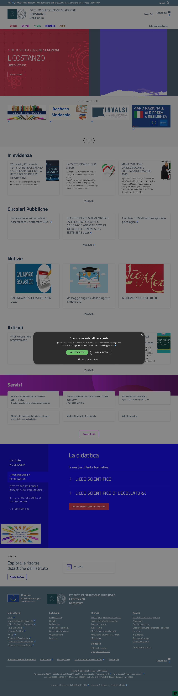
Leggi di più (109, 345)
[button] (89, 359)
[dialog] (89, 348)
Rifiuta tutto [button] (101, 352)
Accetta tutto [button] (77, 352)
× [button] (141, 335)
